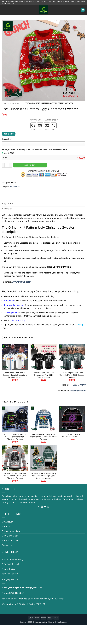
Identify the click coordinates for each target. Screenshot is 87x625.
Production (9, 300)
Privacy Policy (8, 569)
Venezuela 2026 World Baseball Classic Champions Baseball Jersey (15, 374)
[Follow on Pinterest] (48, 507)
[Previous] (2, 363)
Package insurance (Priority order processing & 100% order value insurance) (35, 149)
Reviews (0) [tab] (7, 209)
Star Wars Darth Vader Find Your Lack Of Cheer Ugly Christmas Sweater (15, 475)
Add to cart (29, 165)
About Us (6, 526)
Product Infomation (11, 531)
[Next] (85, 363)
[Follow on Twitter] (45, 507)
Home (4, 103)
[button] (3, 10)
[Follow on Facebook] (39, 507)
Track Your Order (10, 540)
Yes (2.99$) (9, 153)
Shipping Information (11, 564)
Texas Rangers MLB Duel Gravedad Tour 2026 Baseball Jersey (72, 374)
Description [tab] (7, 204)
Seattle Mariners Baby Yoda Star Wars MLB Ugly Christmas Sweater (43, 436)
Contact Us (7, 545)
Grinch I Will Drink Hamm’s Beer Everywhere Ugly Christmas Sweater (15, 436)
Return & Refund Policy (12, 559)
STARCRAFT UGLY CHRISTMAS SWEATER (72, 435)
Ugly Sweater (16, 103)
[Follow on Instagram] (42, 507)
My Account (7, 522)
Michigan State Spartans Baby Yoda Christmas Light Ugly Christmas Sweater (43, 475)
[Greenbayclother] (43, 10)
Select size (7, 139)
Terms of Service (10, 573)
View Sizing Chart (10, 536)
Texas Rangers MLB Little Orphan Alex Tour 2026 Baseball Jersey (43, 374)
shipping (79, 324)
